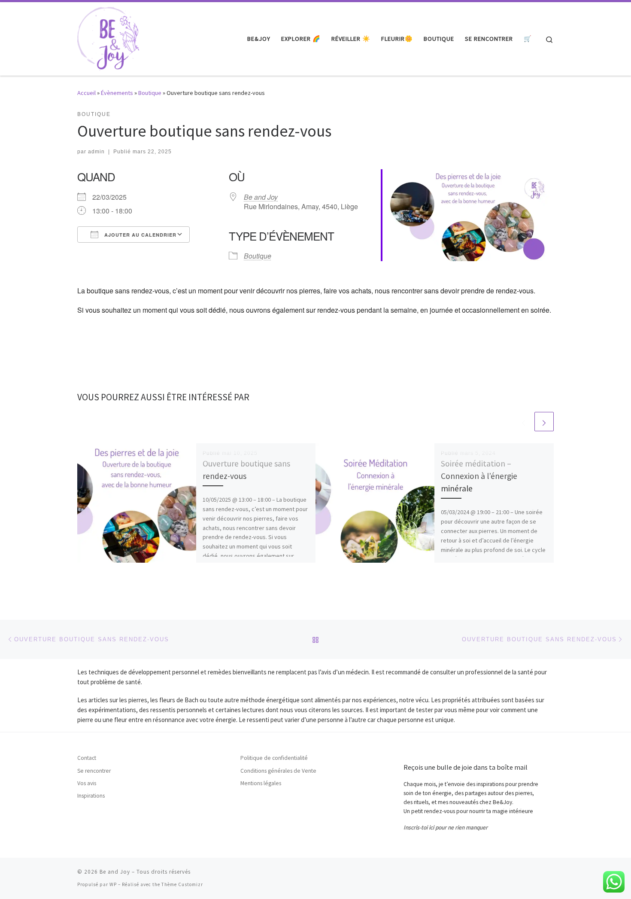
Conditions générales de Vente (278, 770)
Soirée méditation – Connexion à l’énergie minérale (479, 476)
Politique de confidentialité (274, 758)
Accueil (86, 93)
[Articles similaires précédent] (523, 421)
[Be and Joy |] (108, 37)
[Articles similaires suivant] (544, 421)
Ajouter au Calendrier (139, 235)
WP (113, 884)
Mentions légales (260, 783)
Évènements (117, 93)
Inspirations (91, 795)
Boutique (149, 93)
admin (96, 152)
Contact (86, 758)
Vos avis (86, 783)
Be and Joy (261, 197)
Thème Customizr (182, 884)
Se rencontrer (94, 770)
